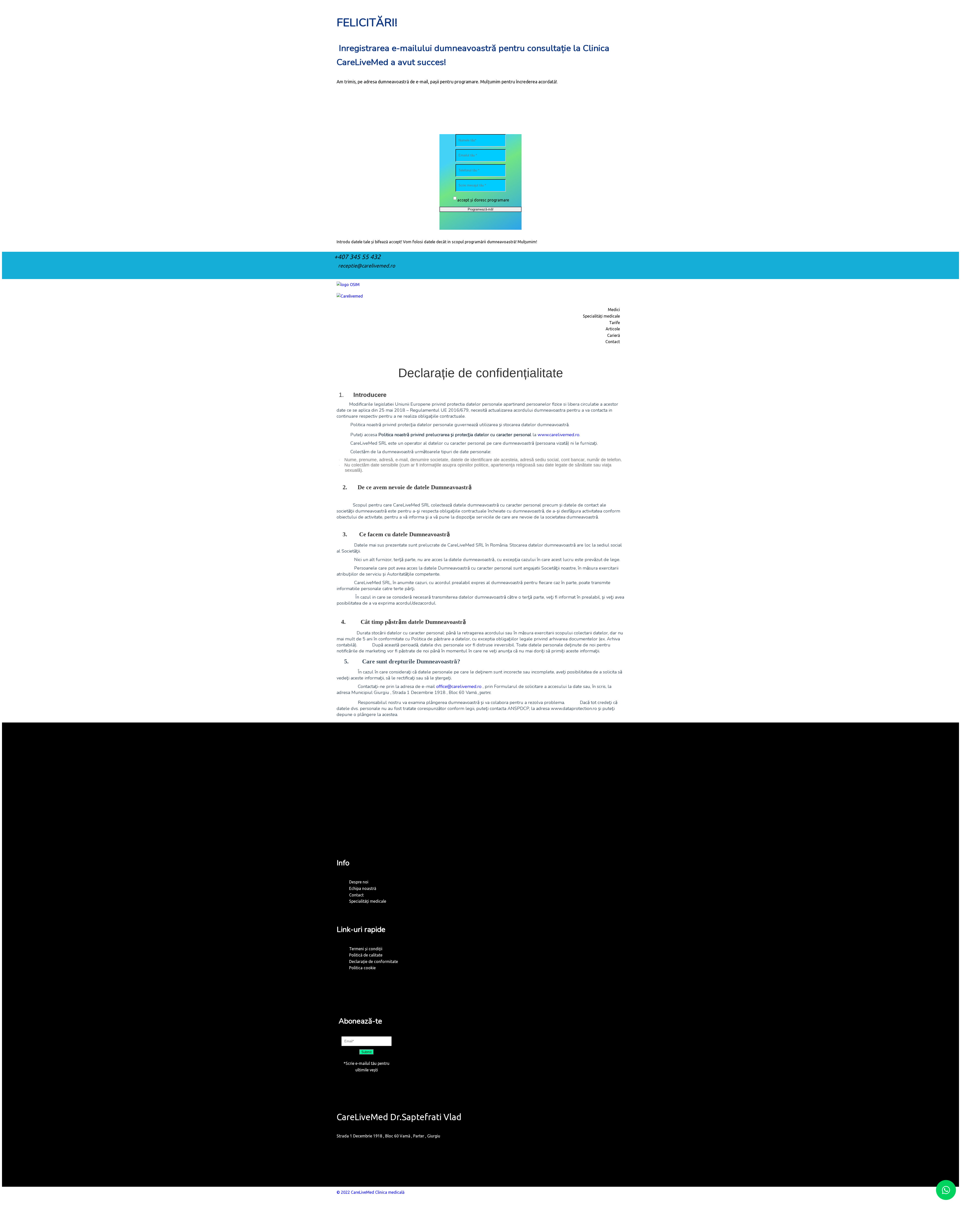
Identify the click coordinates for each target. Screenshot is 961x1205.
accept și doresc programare (483, 200)
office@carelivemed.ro (459, 686)
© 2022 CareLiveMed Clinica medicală (370, 1192)
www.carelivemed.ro (558, 435)
